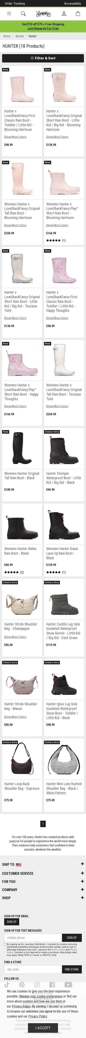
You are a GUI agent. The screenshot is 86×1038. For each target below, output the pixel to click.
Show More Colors (15, 137)
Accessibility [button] (72, 3)
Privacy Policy (21, 1006)
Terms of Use (58, 949)
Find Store (72, 969)
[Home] (43, 13)
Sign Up (11, 921)
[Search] (23, 13)
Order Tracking (15, 3)
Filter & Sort (45, 58)
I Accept (43, 1028)
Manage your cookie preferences (40, 996)
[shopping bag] (78, 13)
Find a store (12, 962)
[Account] (64, 14)
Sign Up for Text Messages (23, 930)
